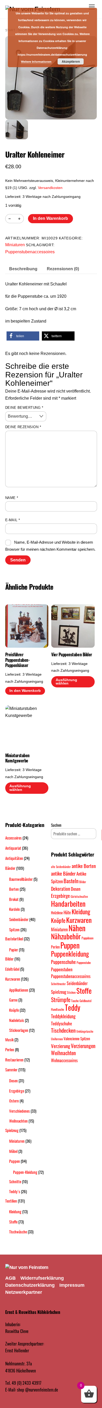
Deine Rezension (23, 427)
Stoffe (13, 1222)
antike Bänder (63, 873)
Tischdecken (63, 1030)
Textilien (11, 1201)
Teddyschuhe (61, 1023)
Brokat (14, 899)
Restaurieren (14, 1059)
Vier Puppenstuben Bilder (71, 654)
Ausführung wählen (66, 682)
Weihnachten (18, 1121)
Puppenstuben (61, 969)
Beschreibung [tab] (23, 269)
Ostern (14, 1101)
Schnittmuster (58, 984)
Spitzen (14, 929)
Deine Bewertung (24, 408)
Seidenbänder (19, 919)
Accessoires (13, 838)
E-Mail (12, 520)
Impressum (71, 1285)
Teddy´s (14, 1191)
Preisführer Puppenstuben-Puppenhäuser (17, 660)
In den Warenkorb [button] (25, 691)
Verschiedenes (19, 1111)
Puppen (14, 1161)
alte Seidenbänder (61, 867)
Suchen (56, 825)
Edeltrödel (12, 969)
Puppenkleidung (70, 953)
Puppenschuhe (63, 961)
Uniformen (57, 1039)
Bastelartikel (14, 938)
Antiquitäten (14, 858)
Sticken (71, 992)
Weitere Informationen (36, 62)
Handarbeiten (68, 903)
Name (11, 498)
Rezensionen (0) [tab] (63, 269)
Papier (13, 949)
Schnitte (15, 1181)
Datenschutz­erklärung (30, 1285)
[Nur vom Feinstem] (26, 1267)
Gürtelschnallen (79, 896)
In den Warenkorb (50, 218)
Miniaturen (15, 245)
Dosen (13, 1080)
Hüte (67, 912)
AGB (10, 1278)
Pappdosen (87, 938)
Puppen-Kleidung (25, 1172)
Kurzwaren (12, 979)
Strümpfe (60, 999)
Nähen (77, 927)
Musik (9, 1039)
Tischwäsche (18, 1231)
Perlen (9, 1049)
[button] (23, 336)
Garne (13, 1000)
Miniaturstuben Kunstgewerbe (17, 758)
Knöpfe (14, 1010)
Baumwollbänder (21, 879)
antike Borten (84, 865)
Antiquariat (13, 848)
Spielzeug (12, 1130)
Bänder (10, 868)
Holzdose (57, 912)
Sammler (11, 1069)
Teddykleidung (63, 1016)
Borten (14, 889)
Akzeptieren (71, 61)
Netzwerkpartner (23, 1292)
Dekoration (60, 888)
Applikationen (18, 990)
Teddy (72, 1007)
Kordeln (14, 909)
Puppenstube (84, 962)
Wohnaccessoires (64, 1060)
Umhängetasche (84, 1031)
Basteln (71, 881)
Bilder (9, 959)
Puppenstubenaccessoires (30, 252)
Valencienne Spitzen (77, 1038)
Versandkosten (50, 188)
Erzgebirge (16, 1091)
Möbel (13, 1151)
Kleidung (15, 1211)
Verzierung (60, 1046)
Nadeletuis (16, 1020)
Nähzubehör (66, 936)
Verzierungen (83, 1046)
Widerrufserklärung (42, 1278)
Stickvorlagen (18, 1030)
